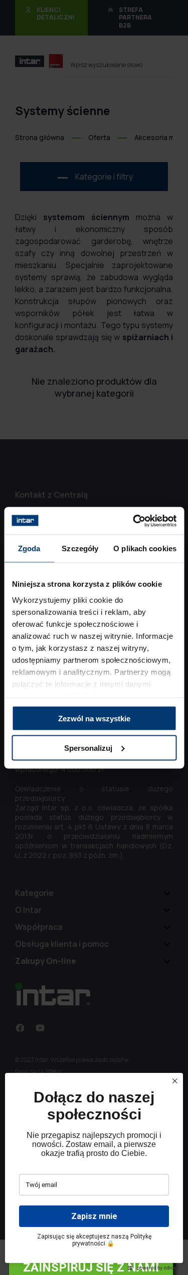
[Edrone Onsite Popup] (94, 637)
